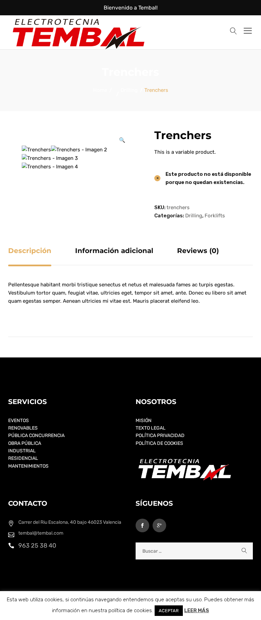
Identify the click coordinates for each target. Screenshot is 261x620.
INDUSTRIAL (22, 451)
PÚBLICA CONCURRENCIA (36, 435)
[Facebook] (142, 525)
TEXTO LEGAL (151, 428)
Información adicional (114, 251)
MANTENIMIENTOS (28, 466)
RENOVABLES (23, 428)
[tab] (29, 250)
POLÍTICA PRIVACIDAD (160, 435)
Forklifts (215, 216)
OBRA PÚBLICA (24, 443)
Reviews (198, 251)
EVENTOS (18, 420)
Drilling (193, 216)
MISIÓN (144, 420)
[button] (122, 140)
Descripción (29, 251)
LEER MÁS (196, 610)
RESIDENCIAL (23, 458)
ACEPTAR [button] (169, 610)
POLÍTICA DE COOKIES (159, 443)
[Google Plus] (159, 525)
